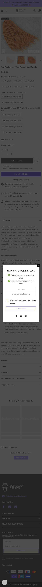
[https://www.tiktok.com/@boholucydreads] (25, 315)
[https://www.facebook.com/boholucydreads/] (16, 315)
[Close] (38, 265)
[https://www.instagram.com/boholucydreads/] (21, 315)
